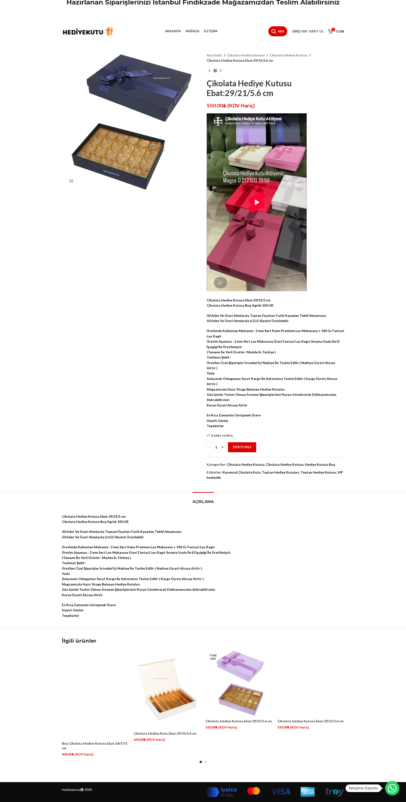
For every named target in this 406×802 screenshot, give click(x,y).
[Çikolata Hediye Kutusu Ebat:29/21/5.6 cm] (239, 683)
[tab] (203, 499)
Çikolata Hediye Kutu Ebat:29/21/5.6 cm (165, 733)
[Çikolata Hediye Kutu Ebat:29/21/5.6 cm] (167, 689)
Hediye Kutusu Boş (320, 464)
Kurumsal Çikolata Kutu (241, 472)
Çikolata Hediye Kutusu (246, 55)
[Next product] (221, 71)
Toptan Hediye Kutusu (318, 472)
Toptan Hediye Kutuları (280, 472)
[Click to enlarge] (71, 181)
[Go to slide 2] (205, 762)
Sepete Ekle (242, 447)
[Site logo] (88, 31)
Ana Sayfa (214, 55)
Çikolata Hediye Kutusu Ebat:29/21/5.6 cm (238, 721)
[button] (392, 788)
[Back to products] (215, 71)
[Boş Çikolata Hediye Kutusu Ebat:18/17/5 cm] (95, 694)
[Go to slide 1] (201, 762)
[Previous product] (209, 71)
